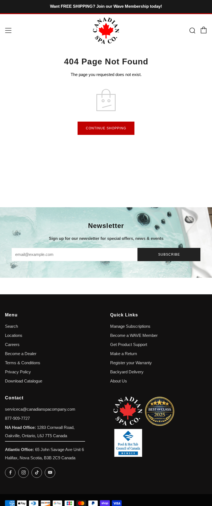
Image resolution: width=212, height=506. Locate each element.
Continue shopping (106, 128)
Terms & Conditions (22, 363)
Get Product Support (128, 344)
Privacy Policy (18, 372)
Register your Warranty (131, 363)
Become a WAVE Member (134, 335)
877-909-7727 (17, 418)
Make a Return (123, 354)
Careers (12, 344)
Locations (13, 335)
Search (11, 326)
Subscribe (169, 254)
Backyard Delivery (127, 372)
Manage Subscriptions (130, 326)
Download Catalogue (23, 381)
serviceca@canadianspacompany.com (40, 409)
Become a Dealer (20, 354)
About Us (118, 381)
